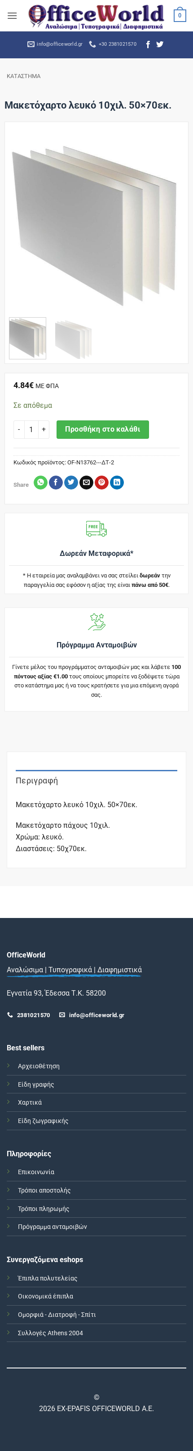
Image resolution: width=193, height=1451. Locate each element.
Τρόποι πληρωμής (44, 1209)
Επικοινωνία (36, 1172)
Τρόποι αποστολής (44, 1190)
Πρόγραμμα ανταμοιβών (52, 1227)
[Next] (169, 222)
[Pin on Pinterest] (102, 483)
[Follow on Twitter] (159, 45)
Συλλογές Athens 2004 (50, 1333)
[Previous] (24, 222)
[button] (12, 15)
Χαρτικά (30, 1102)
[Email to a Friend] (86, 483)
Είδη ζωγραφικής (43, 1121)
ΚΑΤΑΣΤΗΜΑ (23, 76)
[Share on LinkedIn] (117, 483)
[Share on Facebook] (56, 483)
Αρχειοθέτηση (39, 1066)
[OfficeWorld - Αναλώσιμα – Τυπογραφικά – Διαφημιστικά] (96, 15)
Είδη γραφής (36, 1084)
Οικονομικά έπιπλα (45, 1296)
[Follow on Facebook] (148, 45)
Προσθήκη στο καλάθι (102, 429)
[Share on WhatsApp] (41, 483)
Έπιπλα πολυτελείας (48, 1278)
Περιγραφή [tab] (37, 780)
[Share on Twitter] (71, 483)
